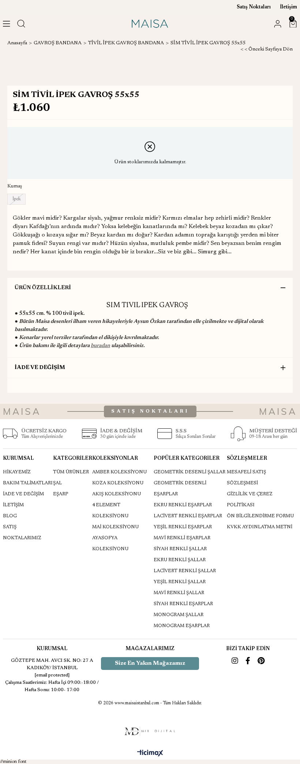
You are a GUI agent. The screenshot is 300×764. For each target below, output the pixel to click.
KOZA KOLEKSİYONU (117, 483)
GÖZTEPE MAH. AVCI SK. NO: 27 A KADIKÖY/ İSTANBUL (52, 664)
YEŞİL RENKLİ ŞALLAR (180, 581)
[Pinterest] (261, 660)
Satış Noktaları (254, 7)
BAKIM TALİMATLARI (28, 483)
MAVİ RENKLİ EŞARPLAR (182, 538)
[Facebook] (247, 660)
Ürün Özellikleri (43, 288)
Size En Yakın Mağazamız (150, 663)
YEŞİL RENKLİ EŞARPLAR (183, 527)
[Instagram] (235, 660)
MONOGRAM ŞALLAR (178, 614)
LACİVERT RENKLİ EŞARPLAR (188, 516)
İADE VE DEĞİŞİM (40, 367)
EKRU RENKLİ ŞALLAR (180, 560)
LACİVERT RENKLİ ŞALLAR (185, 571)
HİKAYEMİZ (17, 472)
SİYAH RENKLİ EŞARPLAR (183, 603)
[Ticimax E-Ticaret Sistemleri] (150, 754)
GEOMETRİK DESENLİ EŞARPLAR (180, 488)
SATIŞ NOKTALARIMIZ (22, 532)
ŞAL (57, 483)
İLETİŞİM (13, 505)
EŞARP (60, 494)
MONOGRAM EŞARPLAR (182, 625)
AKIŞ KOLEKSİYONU (116, 494)
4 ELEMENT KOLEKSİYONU (110, 510)
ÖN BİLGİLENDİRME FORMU (260, 516)
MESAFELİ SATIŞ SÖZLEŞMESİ (246, 477)
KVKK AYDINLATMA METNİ (259, 527)
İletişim (288, 7)
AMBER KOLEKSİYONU (119, 472)
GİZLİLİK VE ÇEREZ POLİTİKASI (250, 499)
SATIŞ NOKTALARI (150, 411)
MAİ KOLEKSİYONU (115, 527)
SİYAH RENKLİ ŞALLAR (180, 549)
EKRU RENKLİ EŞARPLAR (183, 505)
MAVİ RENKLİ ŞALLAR (179, 592)
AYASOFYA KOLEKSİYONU (110, 543)
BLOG (10, 516)
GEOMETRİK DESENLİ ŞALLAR (189, 472)
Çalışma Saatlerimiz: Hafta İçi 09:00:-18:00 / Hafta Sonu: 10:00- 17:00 (52, 686)
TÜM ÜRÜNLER (71, 472)
